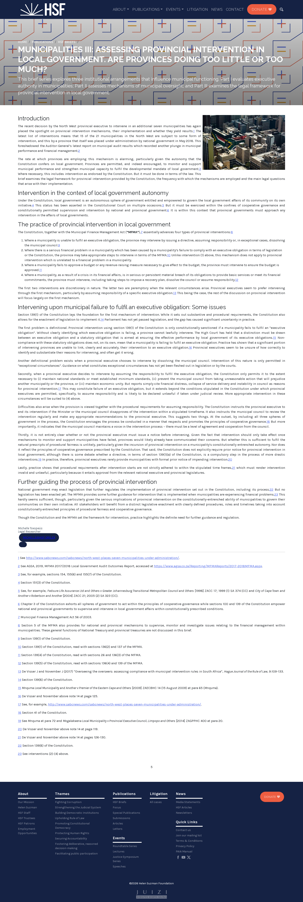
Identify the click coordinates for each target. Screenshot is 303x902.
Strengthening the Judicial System (78, 807)
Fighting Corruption (68, 802)
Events (173, 9)
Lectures (118, 851)
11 (40, 270)
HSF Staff (24, 813)
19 (39, 459)
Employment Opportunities (27, 831)
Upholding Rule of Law (69, 818)
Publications (146, 9)
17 (59, 389)
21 (233, 468)
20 (230, 459)
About (119, 9)
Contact (235, 9)
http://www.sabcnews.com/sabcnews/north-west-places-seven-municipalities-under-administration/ (102, 558)
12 (236, 280)
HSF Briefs (66, 42)
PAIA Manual (184, 851)
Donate (260, 9)
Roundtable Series (125, 846)
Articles (118, 823)
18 (268, 422)
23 (276, 494)
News (217, 9)
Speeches (119, 866)
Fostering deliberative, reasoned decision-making (76, 846)
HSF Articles (184, 807)
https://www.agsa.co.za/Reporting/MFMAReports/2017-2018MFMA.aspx (208, 566)
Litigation (197, 9)
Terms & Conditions (189, 841)
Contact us (183, 830)
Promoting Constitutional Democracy (72, 826)
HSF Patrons (26, 823)
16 (190, 347)
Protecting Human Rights (72, 833)
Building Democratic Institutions (77, 813)
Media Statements (188, 802)
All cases (156, 802)
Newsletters (184, 813)
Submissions (121, 818)
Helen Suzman (27, 807)
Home (22, 42)
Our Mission (26, 802)
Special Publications (126, 813)
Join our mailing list (189, 835)
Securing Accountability (71, 838)
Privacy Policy (185, 846)
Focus (117, 807)
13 (174, 293)
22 (271, 489)
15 (274, 338)
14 (102, 319)
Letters (117, 829)
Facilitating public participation (76, 853)
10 (168, 255)
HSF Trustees (26, 818)
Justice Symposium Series (126, 859)
